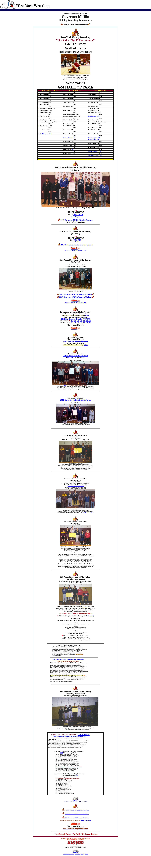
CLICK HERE (84, 735)
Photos (86, 854)
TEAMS (86, 319)
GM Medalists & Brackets (89, 512)
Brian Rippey (75, 241)
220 (87, 322)
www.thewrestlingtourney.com (75, 341)
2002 (61, 753)
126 (81, 321)
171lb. (85, 606)
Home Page (77, 854)
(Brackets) (91, 616)
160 (75, 322)
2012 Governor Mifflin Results (75, 356)
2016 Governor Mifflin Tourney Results (77, 245)
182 (73, 149)
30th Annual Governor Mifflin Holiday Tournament (68, 659)
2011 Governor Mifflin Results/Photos (75, 400)
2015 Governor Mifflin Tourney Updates (75, 297)
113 (75, 321)
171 (52, 675)
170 (78, 322)
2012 (65, 385)
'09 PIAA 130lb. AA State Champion (76, 486)
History (82, 854)
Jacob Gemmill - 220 (94, 151)
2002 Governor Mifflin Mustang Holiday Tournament (69, 736)
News (64, 854)
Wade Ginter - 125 (93, 139)
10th (85, 314)
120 (78, 321)
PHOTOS (70, 357)
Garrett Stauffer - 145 (95, 155)
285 (89, 322)
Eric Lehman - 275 (94, 116)
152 (72, 322)
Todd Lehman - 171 (46, 134)
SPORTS (78, 214)
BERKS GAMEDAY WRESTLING (75, 250)
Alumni (68, 854)
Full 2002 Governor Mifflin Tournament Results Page (77, 814)
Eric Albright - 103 (94, 137)
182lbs (86, 345)
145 (89, 321)
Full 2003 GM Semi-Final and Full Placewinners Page (77, 810)
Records (72, 854)
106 (72, 321)
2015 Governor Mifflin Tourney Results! (75, 294)
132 (84, 321)
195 (84, 322)
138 (87, 321)
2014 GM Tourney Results (71, 319)
